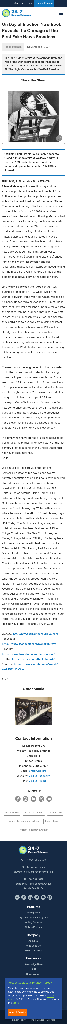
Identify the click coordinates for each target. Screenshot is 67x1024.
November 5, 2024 (38, 47)
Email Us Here (37, 771)
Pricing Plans (33, 913)
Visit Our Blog (37, 781)
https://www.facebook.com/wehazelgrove (29, 644)
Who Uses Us (33, 946)
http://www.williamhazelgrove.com (35, 634)
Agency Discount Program (34, 918)
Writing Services (33, 922)
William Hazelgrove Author (34, 830)
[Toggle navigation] (61, 13)
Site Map (51, 1020)
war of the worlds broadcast (24, 821)
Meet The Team (33, 951)
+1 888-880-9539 (36, 860)
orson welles (12, 813)
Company (33, 935)
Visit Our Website (39, 776)
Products (33, 907)
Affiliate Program (33, 927)
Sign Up (18, 3)
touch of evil (51, 821)
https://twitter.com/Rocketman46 (33, 659)
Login (29, 3)
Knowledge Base (34, 964)
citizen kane (55, 813)
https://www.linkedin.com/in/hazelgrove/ (28, 654)
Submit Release (44, 3)
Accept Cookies (17, 1012)
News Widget (33, 974)
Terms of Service (36, 1020)
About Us (33, 941)
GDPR (15, 1002)
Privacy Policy (19, 1020)
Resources (33, 958)
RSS (33, 969)
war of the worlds (33, 813)
